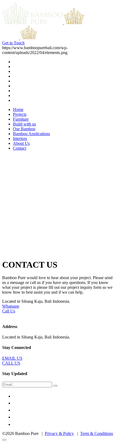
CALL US (11, 363)
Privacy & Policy (59, 433)
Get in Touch (13, 43)
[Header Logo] (56, 22)
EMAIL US (12, 358)
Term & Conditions (96, 433)
